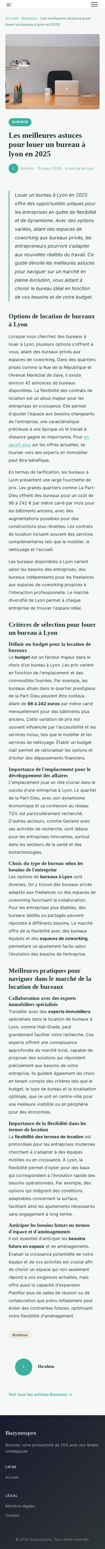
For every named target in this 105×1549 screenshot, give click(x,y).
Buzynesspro (20, 1433)
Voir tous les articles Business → (40, 1394)
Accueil (11, 18)
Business (29, 18)
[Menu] (94, 4)
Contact (12, 1515)
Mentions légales (20, 1506)
